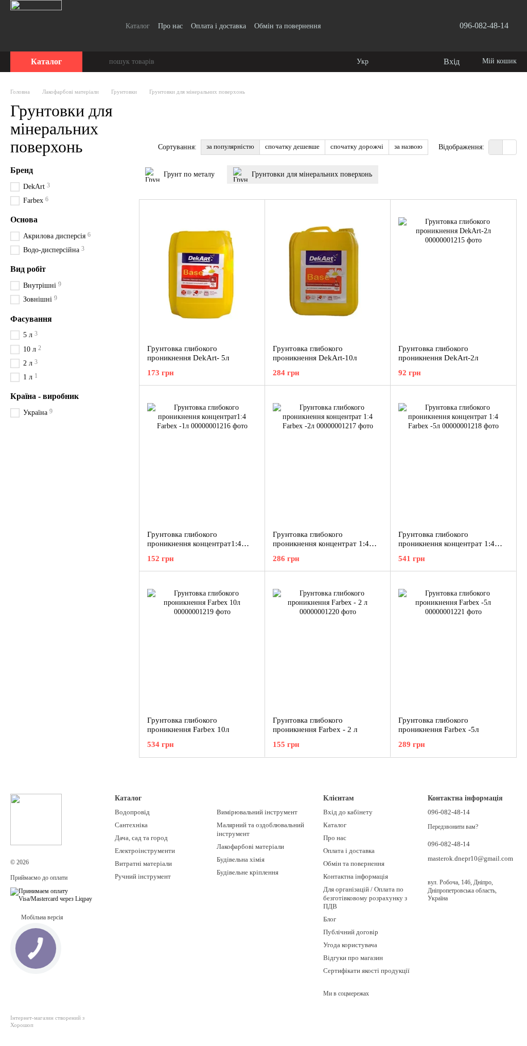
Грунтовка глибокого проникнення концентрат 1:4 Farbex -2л (321, 543)
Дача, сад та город (141, 838)
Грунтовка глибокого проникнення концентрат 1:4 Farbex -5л (446, 543)
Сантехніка (131, 825)
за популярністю (230, 146)
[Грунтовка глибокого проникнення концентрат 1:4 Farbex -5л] (453, 457)
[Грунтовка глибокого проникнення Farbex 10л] (202, 643)
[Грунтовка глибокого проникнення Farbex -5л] (453, 643)
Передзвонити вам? (453, 826)
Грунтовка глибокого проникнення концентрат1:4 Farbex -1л (194, 543)
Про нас (170, 26)
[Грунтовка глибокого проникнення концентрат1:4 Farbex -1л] (202, 457)
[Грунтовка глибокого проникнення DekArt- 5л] (202, 271)
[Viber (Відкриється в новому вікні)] (418, 26)
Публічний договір (350, 932)
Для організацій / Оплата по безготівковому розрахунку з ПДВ (365, 898)
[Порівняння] (393, 62)
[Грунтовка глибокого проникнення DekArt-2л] (453, 271)
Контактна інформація (355, 876)
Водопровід (132, 812)
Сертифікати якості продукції (366, 970)
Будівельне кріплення (247, 872)
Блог (329, 919)
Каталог (138, 26)
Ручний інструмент (143, 876)
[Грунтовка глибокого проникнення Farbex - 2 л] (327, 643)
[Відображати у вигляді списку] (509, 147)
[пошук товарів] (101, 62)
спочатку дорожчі (356, 146)
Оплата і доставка (218, 26)
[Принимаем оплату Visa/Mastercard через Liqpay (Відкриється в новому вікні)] (54, 894)
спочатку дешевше (292, 146)
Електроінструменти (145, 851)
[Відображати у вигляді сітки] (496, 147)
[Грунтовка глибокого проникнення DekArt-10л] (327, 271)
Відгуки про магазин (353, 958)
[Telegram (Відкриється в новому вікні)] (406, 26)
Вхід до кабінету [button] (348, 812)
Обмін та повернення (287, 26)
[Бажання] (414, 62)
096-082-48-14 (484, 25)
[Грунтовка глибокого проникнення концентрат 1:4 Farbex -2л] (327, 457)
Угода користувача (350, 945)
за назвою (408, 146)
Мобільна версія (41, 917)
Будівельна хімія (241, 859)
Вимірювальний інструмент (257, 812)
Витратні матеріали (143, 863)
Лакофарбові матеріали (250, 846)
